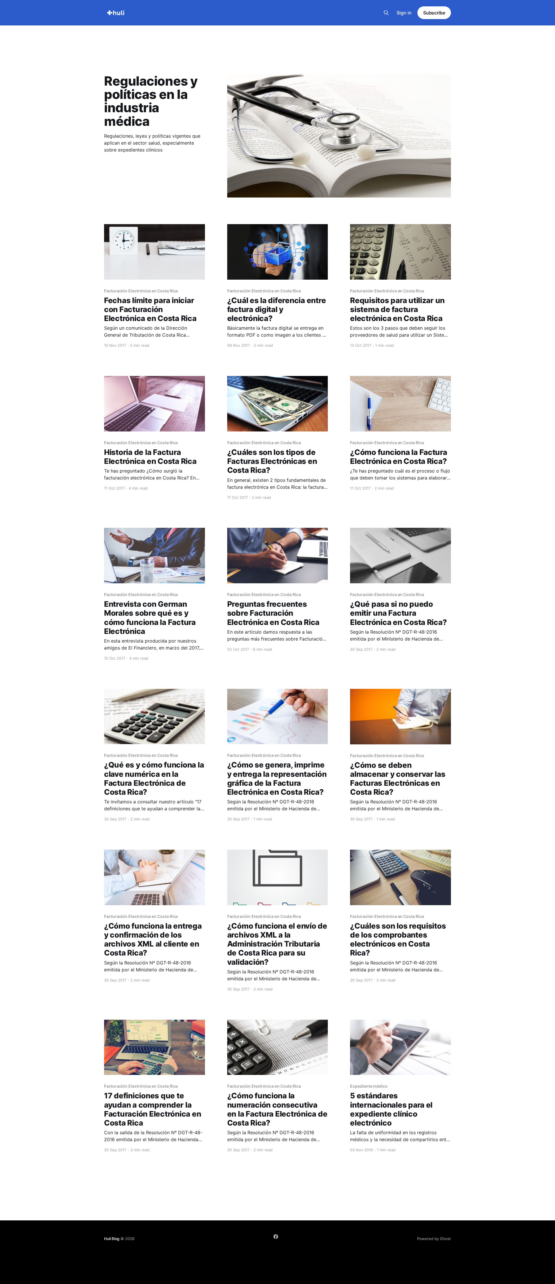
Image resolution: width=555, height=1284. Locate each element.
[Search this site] (386, 12)
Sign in (404, 13)
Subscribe (434, 13)
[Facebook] (275, 1236)
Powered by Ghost (434, 1238)
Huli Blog (111, 1238)
